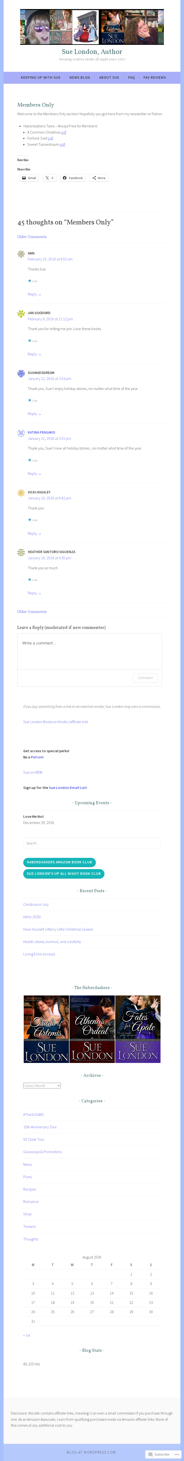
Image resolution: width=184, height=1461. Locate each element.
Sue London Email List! (68, 787)
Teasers (29, 1226)
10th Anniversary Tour (40, 1126)
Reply (32, 294)
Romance (31, 1201)
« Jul (26, 1335)
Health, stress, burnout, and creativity (52, 941)
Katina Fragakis (41, 432)
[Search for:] (92, 843)
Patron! (37, 757)
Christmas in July (36, 904)
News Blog (79, 77)
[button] (46, 1029)
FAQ (131, 77)
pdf (63, 132)
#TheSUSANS (33, 1114)
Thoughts (30, 1239)
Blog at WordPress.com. (92, 1452)
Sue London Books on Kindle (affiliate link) (55, 721)
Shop (27, 1214)
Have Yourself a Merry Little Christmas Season (58, 929)
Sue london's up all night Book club (64, 873)
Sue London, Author (92, 52)
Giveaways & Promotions (42, 1151)
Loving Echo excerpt (39, 954)
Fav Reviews (155, 77)
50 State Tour (33, 1139)
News (27, 1164)
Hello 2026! (32, 916)
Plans (27, 1176)
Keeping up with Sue (41, 77)
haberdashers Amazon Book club (59, 862)
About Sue (109, 77)
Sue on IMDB (32, 772)
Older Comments (32, 237)
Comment (145, 678)
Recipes (29, 1189)
